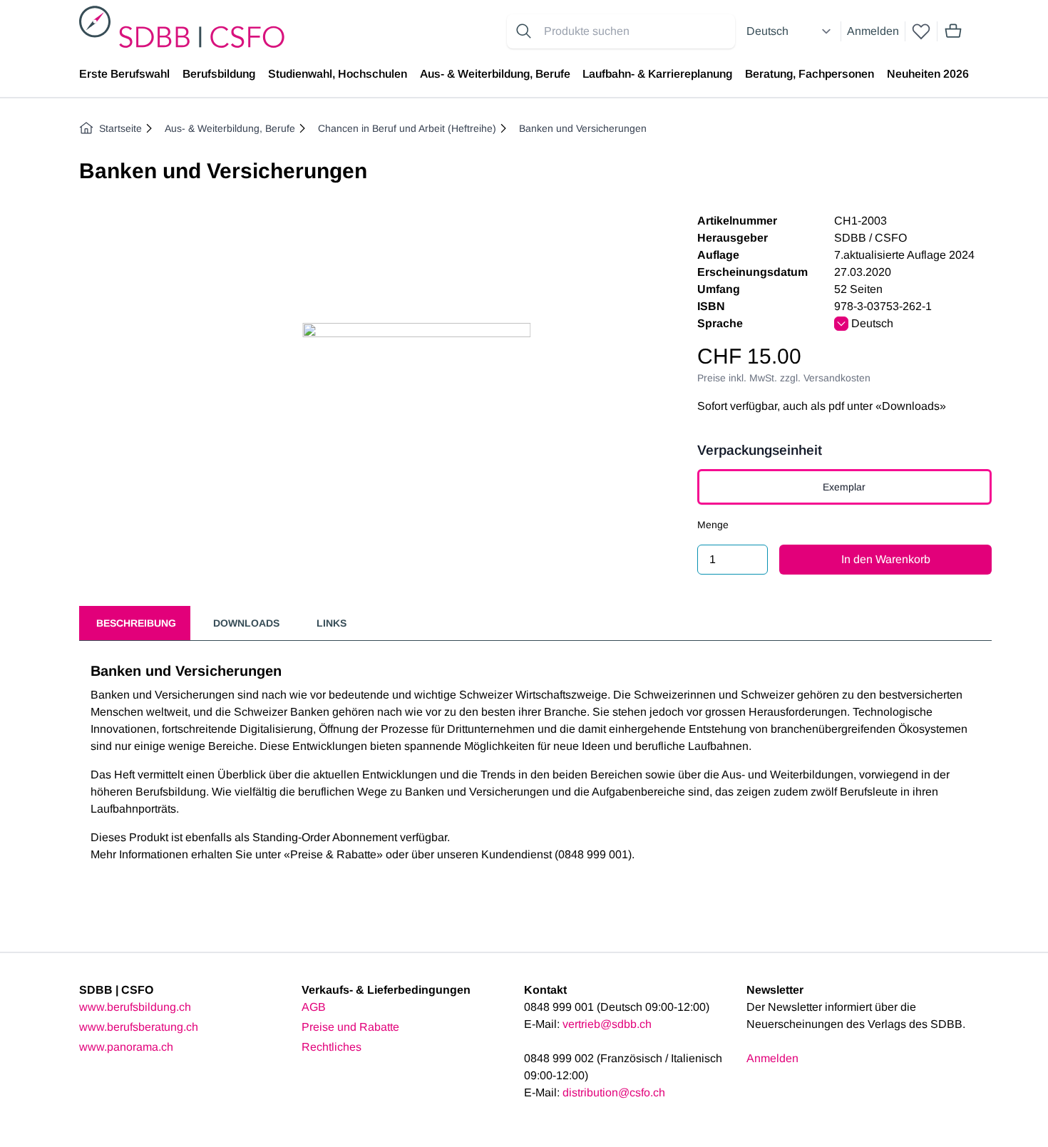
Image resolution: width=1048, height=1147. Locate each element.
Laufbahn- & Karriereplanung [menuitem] (657, 74)
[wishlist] (921, 31)
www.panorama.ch (126, 1047)
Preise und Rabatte (350, 1027)
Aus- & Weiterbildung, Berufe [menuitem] (495, 74)
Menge (713, 524)
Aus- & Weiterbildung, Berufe (230, 128)
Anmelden (873, 31)
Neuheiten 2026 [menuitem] (928, 74)
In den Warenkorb (885, 559)
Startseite (120, 128)
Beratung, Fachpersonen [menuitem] (809, 74)
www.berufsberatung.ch (138, 1027)
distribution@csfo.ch (613, 1092)
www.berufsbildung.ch (135, 1007)
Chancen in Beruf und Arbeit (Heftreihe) (407, 128)
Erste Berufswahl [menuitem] (124, 74)
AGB (314, 1007)
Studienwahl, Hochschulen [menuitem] (337, 74)
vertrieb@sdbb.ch (607, 1024)
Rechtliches (331, 1047)
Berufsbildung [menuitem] (219, 74)
